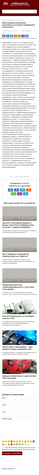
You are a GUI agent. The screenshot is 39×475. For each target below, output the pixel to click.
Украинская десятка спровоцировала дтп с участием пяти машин (18, 287)
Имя (4, 398)
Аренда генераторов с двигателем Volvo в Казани (19, 377)
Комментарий (7, 419)
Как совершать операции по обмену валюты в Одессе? (15, 255)
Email (4, 405)
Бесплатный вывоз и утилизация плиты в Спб (18, 317)
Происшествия (26, 31)
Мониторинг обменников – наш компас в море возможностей (17, 348)
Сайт (4, 412)
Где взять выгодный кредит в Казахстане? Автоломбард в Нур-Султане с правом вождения (18, 225)
